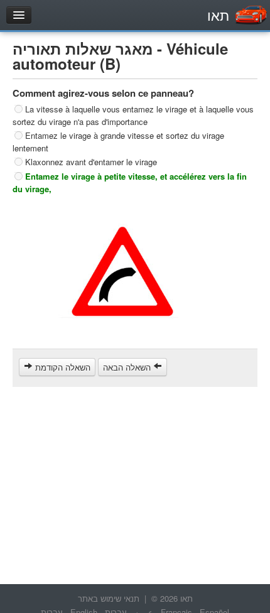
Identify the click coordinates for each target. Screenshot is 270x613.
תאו (218, 14)
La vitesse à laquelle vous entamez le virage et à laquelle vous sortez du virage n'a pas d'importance (133, 115)
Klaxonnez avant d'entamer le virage (91, 162)
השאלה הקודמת (61, 367)
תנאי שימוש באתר (108, 598)
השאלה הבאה (128, 367)
